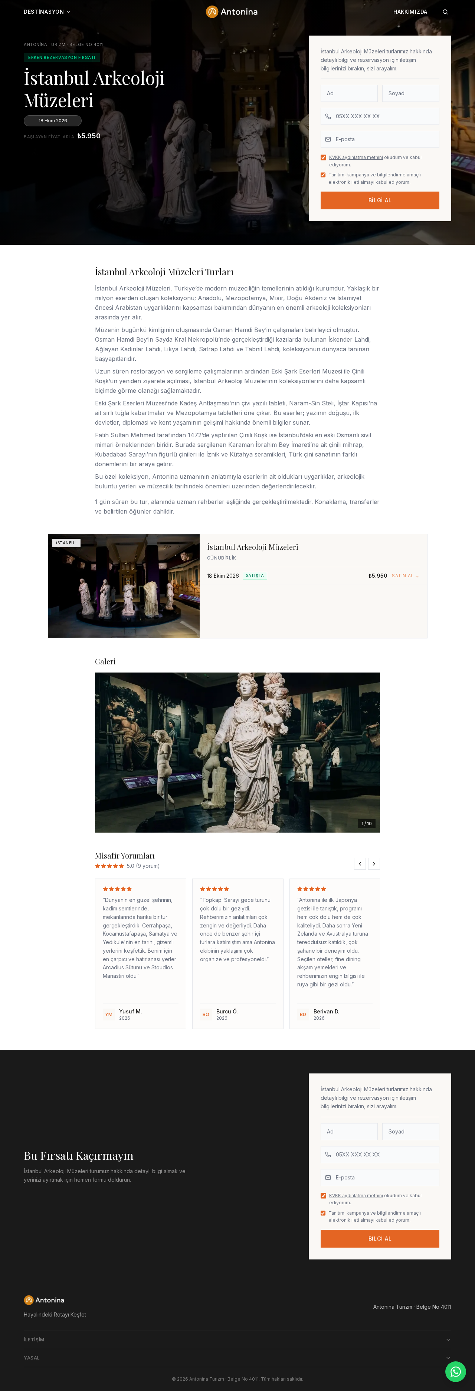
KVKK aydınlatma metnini (356, 157)
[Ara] (445, 12)
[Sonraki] (368, 752)
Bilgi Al (380, 200)
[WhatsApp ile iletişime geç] (455, 1371)
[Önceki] (106, 752)
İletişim (34, 1339)
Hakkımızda (410, 12)
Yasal (32, 1358)
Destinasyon (44, 12)
